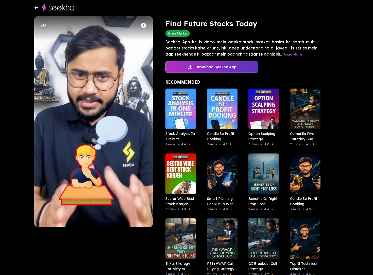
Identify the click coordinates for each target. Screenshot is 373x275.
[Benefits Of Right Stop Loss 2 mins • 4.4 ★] (262, 173)
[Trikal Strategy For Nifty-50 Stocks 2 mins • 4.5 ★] (179, 238)
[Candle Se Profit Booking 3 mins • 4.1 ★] (220, 109)
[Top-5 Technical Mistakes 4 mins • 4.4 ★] (303, 238)
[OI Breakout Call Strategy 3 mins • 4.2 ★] (262, 238)
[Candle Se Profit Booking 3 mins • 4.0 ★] (303, 173)
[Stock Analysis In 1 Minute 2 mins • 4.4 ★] (179, 109)
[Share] (43, 25)
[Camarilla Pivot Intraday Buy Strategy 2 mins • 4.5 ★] (303, 109)
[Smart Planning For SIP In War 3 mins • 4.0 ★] (220, 173)
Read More (292, 54)
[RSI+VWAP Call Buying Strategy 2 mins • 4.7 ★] (220, 238)
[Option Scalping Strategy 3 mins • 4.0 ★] (262, 109)
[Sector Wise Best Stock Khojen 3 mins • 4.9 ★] (179, 173)
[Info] (144, 25)
